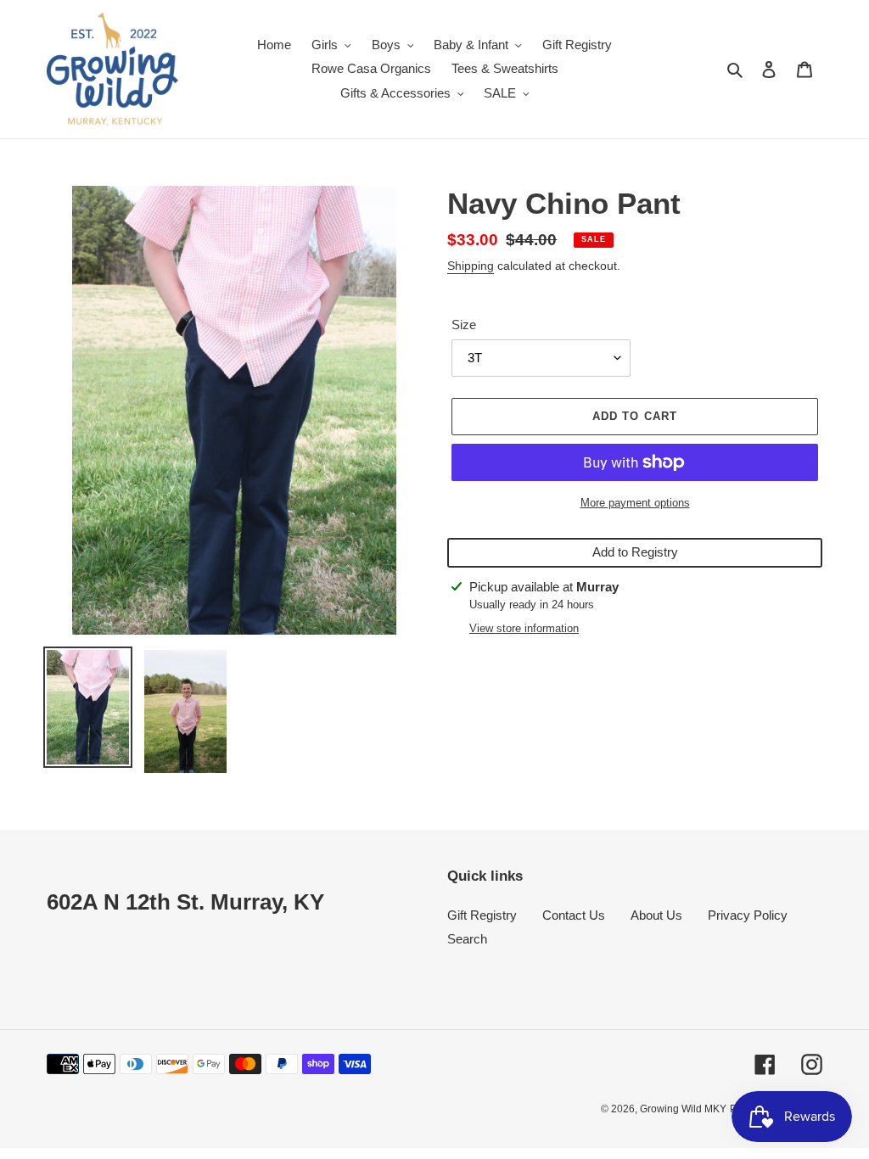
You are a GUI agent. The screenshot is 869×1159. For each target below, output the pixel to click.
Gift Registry (482, 915)
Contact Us (573, 915)
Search (467, 939)
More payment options (635, 502)
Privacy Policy (748, 915)
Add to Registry (635, 552)
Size (463, 324)
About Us (656, 915)
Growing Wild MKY (683, 1109)
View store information (524, 628)
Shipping (470, 265)
